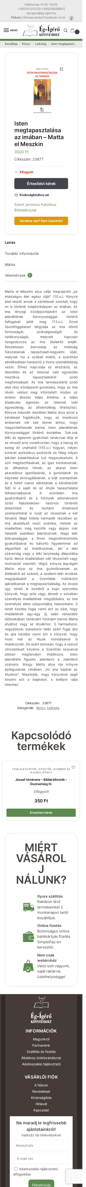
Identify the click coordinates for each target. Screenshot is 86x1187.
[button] (73, 30)
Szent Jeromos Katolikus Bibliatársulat (35, 207)
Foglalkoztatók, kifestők (32, 769)
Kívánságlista (41, 1098)
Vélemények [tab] (18, 275)
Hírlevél (41, 1104)
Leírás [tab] (10, 242)
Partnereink (41, 1045)
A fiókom (41, 1085)
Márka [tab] (10, 264)
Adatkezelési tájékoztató (41, 1064)
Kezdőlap (11, 44)
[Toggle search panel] (65, 30)
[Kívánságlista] (73, 767)
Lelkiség (40, 44)
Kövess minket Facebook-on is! (44, 17)
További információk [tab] (22, 253)
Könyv (26, 44)
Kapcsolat (41, 1110)
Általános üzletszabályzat (41, 1058)
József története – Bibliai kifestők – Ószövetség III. (41, 782)
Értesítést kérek (41, 183)
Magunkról (41, 1039)
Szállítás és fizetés (41, 1052)
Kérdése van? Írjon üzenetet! (41, 221)
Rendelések (41, 1091)
